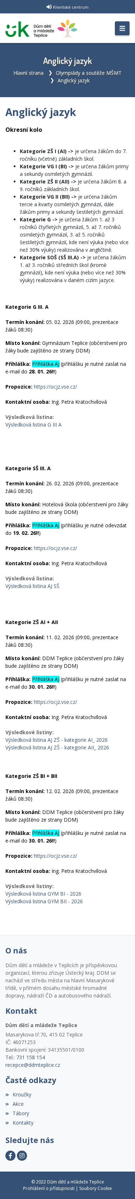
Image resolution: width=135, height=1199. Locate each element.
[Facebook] (10, 1156)
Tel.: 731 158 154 (25, 1057)
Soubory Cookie (95, 1188)
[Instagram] (22, 1156)
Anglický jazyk (74, 80)
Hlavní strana (28, 72)
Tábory (21, 1113)
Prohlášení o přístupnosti (49, 1188)
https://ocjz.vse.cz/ (55, 386)
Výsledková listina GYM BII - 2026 (44, 901)
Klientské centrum (71, 7)
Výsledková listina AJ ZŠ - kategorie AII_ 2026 (57, 747)
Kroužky (22, 1094)
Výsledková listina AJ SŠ (32, 586)
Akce (18, 1103)
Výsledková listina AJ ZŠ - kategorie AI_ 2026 (56, 739)
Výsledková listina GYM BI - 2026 (43, 893)
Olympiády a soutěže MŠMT (89, 72)
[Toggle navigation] (122, 28)
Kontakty (23, 1122)
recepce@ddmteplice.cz (32, 1064)
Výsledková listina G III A (33, 424)
